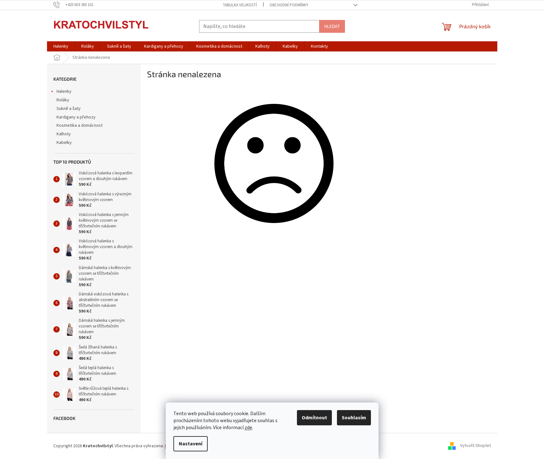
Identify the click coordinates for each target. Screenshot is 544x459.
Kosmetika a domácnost (80, 125)
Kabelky (64, 142)
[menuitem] (61, 46)
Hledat (332, 26)
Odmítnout (314, 417)
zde (248, 427)
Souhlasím (354, 417)
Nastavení (190, 443)
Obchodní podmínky (289, 5)
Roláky (63, 100)
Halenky (64, 91)
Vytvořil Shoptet (475, 446)
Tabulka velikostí (240, 5)
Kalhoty (64, 134)
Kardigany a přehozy (76, 117)
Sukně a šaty (69, 108)
